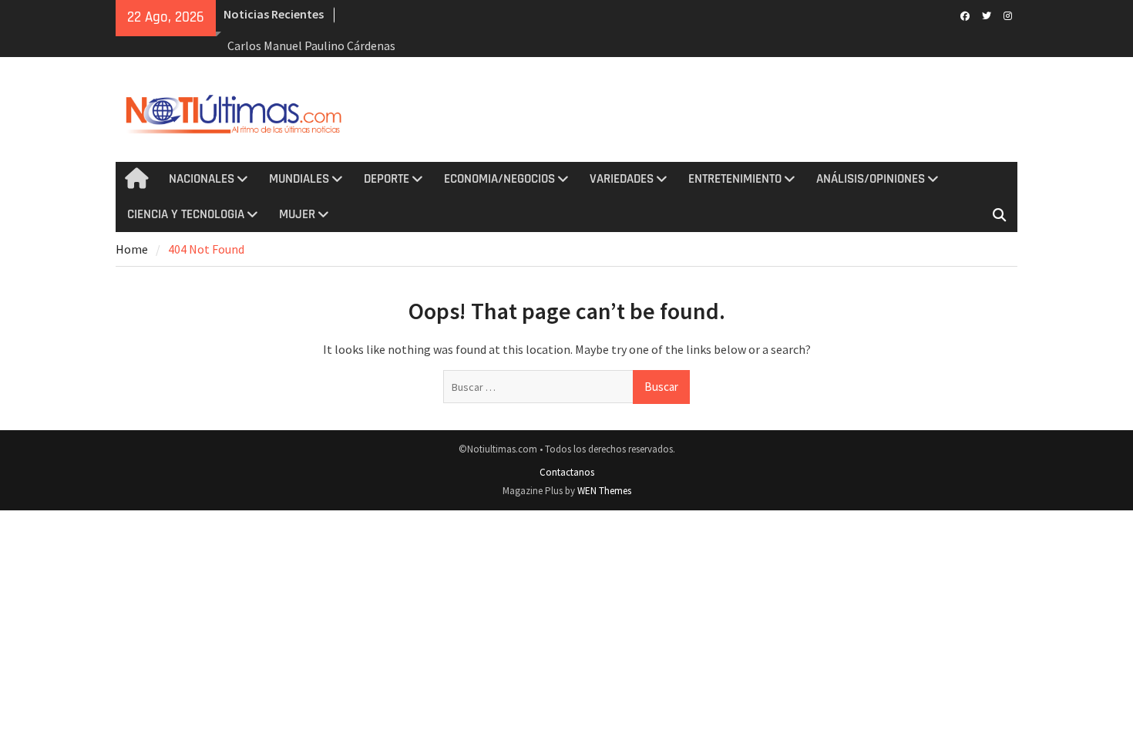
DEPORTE (386, 178)
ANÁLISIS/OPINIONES (870, 178)
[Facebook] (964, 14)
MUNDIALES (299, 178)
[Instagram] (1007, 14)
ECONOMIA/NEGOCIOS (499, 178)
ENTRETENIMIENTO (735, 178)
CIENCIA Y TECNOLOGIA (185, 214)
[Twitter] (986, 14)
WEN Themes (604, 490)
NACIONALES (201, 178)
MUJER (297, 214)
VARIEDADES (622, 178)
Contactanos (567, 472)
